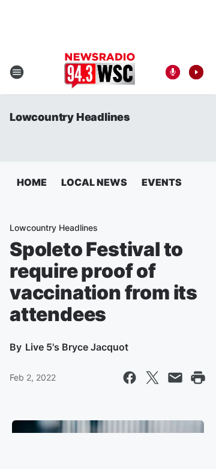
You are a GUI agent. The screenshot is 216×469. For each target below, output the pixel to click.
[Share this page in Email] (175, 377)
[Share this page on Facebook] (129, 377)
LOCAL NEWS (94, 182)
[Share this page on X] (152, 377)
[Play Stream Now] (196, 72)
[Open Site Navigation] (17, 72)
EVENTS (162, 182)
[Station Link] (99, 72)
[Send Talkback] (173, 72)
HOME (32, 182)
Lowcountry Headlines (70, 117)
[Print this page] (198, 377)
